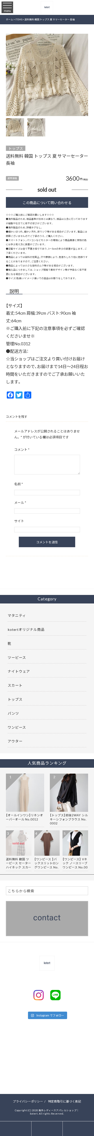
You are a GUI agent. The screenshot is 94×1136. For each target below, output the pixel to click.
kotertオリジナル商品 (26, 629)
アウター (15, 741)
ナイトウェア (19, 671)
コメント (22, 449)
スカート (15, 685)
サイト (19, 521)
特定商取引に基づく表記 (64, 1101)
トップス (15, 148)
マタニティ (17, 615)
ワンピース (17, 727)
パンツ (13, 713)
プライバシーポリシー (28, 1101)
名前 (18, 484)
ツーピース (17, 657)
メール (20, 502)
